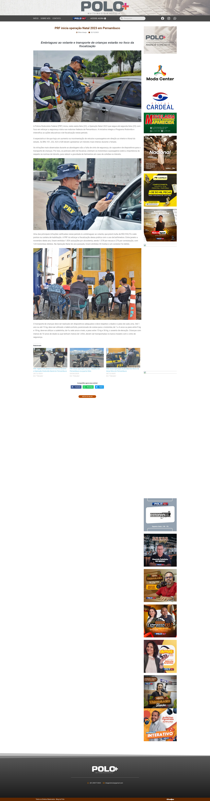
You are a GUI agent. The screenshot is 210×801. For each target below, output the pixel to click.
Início (35, 18)
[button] (76, 387)
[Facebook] (163, 18)
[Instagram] (169, 18)
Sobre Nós (45, 18)
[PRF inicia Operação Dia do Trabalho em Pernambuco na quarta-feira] (87, 357)
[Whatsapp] (175, 18)
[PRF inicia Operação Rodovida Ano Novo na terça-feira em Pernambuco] (123, 357)
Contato (56, 18)
